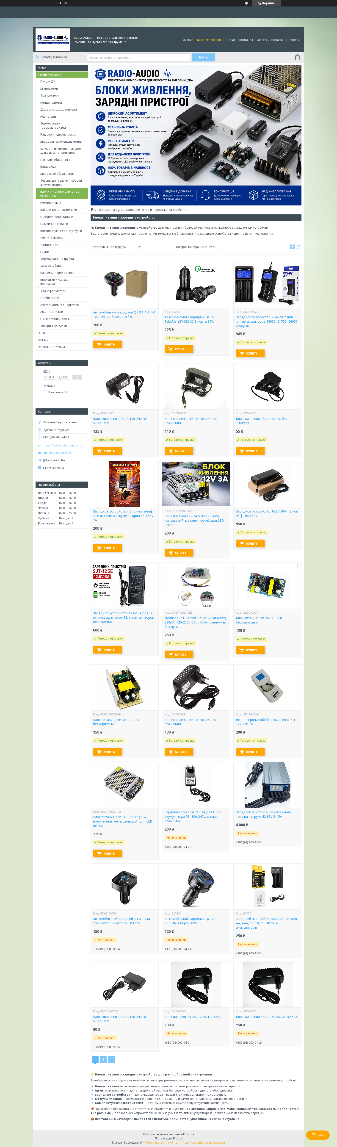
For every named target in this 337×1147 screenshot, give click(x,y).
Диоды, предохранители (58, 109)
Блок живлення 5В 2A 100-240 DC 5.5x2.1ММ (191, 421)
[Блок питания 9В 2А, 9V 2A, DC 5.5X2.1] (196, 984)
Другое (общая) (51, 265)
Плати (44, 251)
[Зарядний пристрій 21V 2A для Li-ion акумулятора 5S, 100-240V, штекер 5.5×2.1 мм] (196, 785)
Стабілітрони (49, 298)
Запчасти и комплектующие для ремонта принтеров (60, 151)
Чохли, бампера (51, 237)
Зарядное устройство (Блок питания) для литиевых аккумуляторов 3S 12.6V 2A (123, 515)
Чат (321, 1135)
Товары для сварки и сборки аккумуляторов (61, 182)
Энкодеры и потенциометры (61, 141)
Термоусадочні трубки (57, 259)
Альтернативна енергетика (60, 305)
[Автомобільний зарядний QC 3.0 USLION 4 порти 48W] (196, 886)
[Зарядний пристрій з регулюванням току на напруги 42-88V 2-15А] (267, 785)
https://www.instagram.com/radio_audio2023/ (64, 445)
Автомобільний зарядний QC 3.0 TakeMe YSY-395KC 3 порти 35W (190, 319)
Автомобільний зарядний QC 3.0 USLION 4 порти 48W (190, 921)
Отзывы (43, 340)
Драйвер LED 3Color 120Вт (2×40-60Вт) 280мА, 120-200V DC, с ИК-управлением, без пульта (196, 622)
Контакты (246, 40)
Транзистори (50, 95)
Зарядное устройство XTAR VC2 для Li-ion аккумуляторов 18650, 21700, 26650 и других (267, 321)
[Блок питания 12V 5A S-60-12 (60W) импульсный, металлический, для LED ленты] (124, 785)
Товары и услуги (110, 210)
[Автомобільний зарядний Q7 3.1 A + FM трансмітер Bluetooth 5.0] (124, 285)
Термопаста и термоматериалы (53, 125)
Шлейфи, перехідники (56, 217)
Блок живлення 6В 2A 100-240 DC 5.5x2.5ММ (191, 722)
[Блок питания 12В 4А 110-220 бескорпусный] (124, 687)
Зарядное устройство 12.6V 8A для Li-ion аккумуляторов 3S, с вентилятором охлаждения (124, 617)
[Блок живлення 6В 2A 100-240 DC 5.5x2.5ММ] (196, 687)
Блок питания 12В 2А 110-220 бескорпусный (259, 620)
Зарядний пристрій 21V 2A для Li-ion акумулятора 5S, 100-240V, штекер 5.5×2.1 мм (193, 816)
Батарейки (48, 166)
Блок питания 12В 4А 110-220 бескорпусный (116, 722)
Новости (293, 40)
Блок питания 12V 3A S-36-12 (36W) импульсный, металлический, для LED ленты (194, 520)
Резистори (48, 116)
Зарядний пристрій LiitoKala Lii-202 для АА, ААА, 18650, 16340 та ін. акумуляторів (266, 923)
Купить (109, 344)
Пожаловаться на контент (162, 1142)
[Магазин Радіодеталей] (53, 39)
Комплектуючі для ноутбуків (61, 231)
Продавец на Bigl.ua (168, 1138)
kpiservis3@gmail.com (58, 453)
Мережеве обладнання (57, 174)
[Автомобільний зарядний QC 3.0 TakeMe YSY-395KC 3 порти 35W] (196, 285)
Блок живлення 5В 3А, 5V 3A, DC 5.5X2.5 (267, 1017)
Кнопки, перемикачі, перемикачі (55, 282)
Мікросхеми (49, 88)
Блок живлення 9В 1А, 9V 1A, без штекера (261, 421)
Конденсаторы (51, 102)
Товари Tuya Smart (53, 326)
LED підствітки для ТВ (55, 319)
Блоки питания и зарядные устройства (59, 193)
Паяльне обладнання (55, 160)
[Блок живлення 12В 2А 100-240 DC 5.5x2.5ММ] (124, 386)
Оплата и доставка (270, 40)
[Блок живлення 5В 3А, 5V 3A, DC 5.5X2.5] (267, 984)
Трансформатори (53, 291)
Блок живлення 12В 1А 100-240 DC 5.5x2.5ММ (120, 1019)
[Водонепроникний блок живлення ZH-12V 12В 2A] (267, 687)
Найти (203, 57)
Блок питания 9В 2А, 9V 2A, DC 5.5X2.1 (194, 1017)
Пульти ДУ (47, 81)
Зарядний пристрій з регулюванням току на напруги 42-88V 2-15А (263, 814)
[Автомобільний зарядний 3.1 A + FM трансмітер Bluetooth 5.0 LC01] (124, 886)
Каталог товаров (209, 40)
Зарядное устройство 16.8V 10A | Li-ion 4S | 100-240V (267, 513)
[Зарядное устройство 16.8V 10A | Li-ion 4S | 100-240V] (267, 484)
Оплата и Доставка (51, 347)
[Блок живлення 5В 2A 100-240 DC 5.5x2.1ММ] (196, 386)
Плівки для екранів (54, 224)
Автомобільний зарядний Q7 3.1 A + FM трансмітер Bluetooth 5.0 (124, 314)
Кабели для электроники (58, 210)
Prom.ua (188, 1134)
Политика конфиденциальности (204, 1142)
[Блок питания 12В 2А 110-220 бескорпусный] (267, 586)
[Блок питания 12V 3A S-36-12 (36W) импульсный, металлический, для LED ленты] (196, 484)
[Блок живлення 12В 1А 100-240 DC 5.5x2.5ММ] (124, 984)
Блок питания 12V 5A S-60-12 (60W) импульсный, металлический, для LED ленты (122, 821)
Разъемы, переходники (57, 273)
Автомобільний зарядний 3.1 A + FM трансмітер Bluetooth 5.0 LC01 (121, 921)
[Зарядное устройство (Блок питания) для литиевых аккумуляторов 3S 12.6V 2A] (124, 484)
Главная (187, 40)
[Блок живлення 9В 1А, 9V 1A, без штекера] (267, 386)
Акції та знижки (51, 312)
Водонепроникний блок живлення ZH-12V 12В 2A (266, 722)
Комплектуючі (50, 202)
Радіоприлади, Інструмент (59, 134)
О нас (231, 40)
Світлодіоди (49, 245)
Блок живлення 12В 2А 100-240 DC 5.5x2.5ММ (120, 421)
